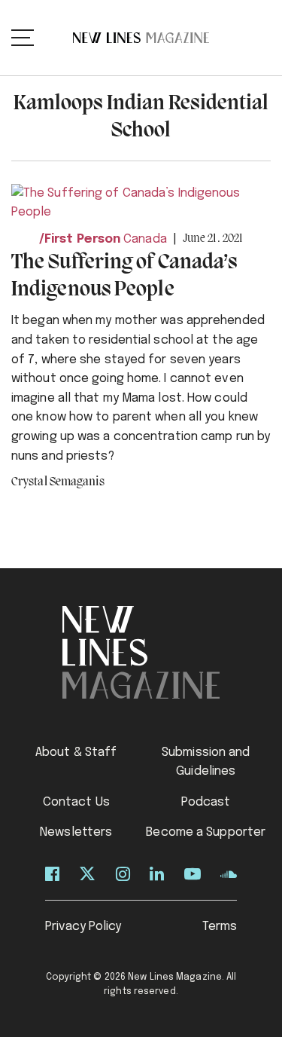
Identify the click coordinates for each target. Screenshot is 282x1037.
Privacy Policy (83, 926)
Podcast (206, 802)
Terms (220, 926)
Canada (145, 239)
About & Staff (76, 752)
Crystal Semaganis (58, 482)
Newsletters (76, 832)
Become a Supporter (205, 832)
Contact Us (76, 802)
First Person (82, 239)
